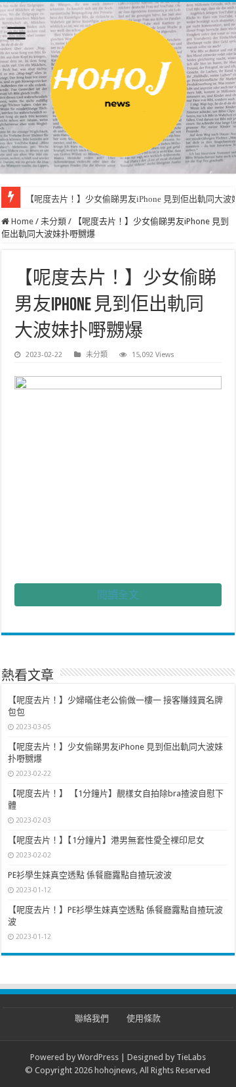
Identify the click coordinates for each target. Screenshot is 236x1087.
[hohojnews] (118, 85)
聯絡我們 (92, 1018)
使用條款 (144, 1018)
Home (21, 221)
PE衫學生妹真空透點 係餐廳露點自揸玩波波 (90, 875)
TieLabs (191, 1057)
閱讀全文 (118, 595)
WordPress (98, 1057)
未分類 (53, 221)
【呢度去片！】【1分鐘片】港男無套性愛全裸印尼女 (106, 840)
